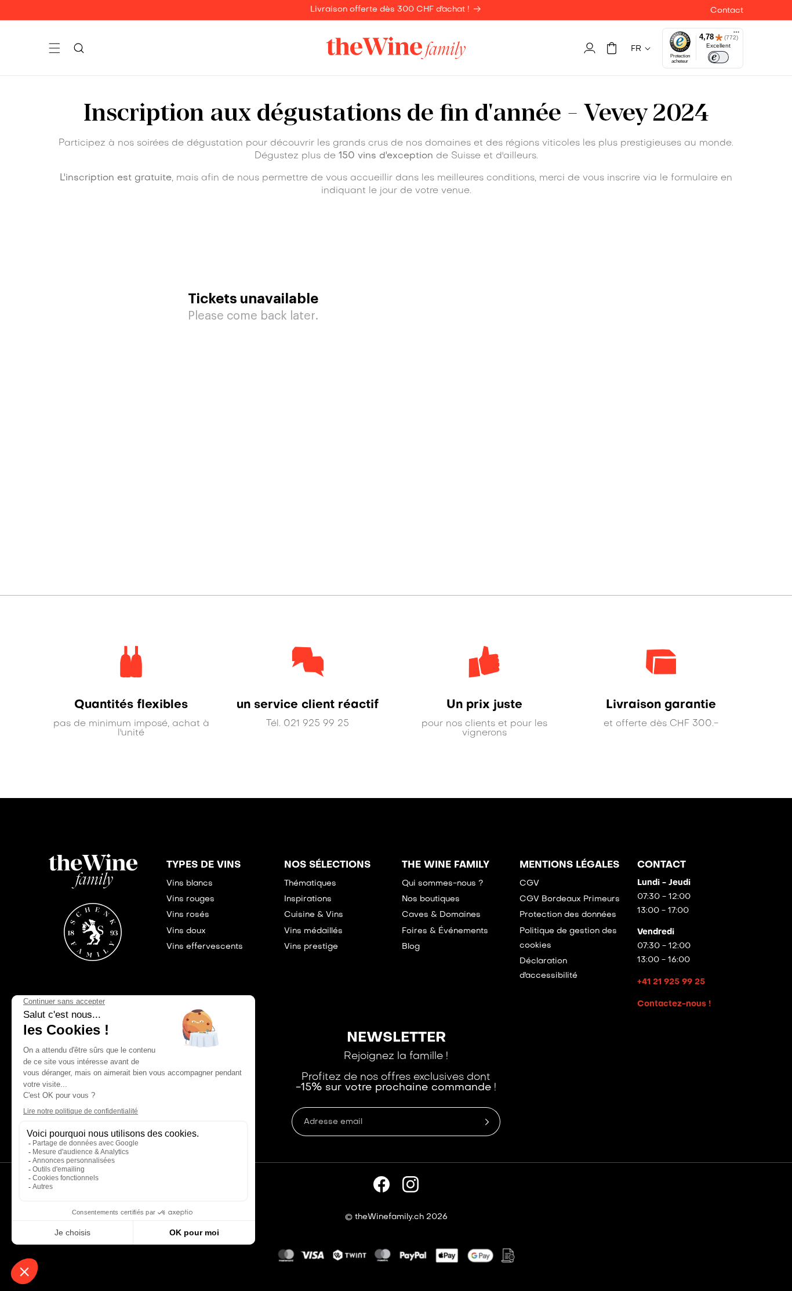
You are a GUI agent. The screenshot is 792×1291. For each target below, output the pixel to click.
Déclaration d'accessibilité (548, 969)
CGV (529, 883)
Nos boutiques (431, 899)
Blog (411, 947)
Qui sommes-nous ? (442, 883)
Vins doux (186, 931)
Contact (726, 10)
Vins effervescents (204, 947)
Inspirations (308, 899)
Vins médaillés (313, 931)
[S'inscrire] (487, 1121)
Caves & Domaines (441, 915)
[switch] (718, 57)
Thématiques (310, 883)
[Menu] (736, 35)
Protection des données (567, 915)
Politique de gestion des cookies (568, 938)
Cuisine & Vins (313, 915)
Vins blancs (189, 883)
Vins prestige (311, 947)
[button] (54, 48)
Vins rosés (187, 915)
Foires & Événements (445, 931)
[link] (131, 705)
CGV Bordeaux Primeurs (569, 899)
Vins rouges (190, 899)
